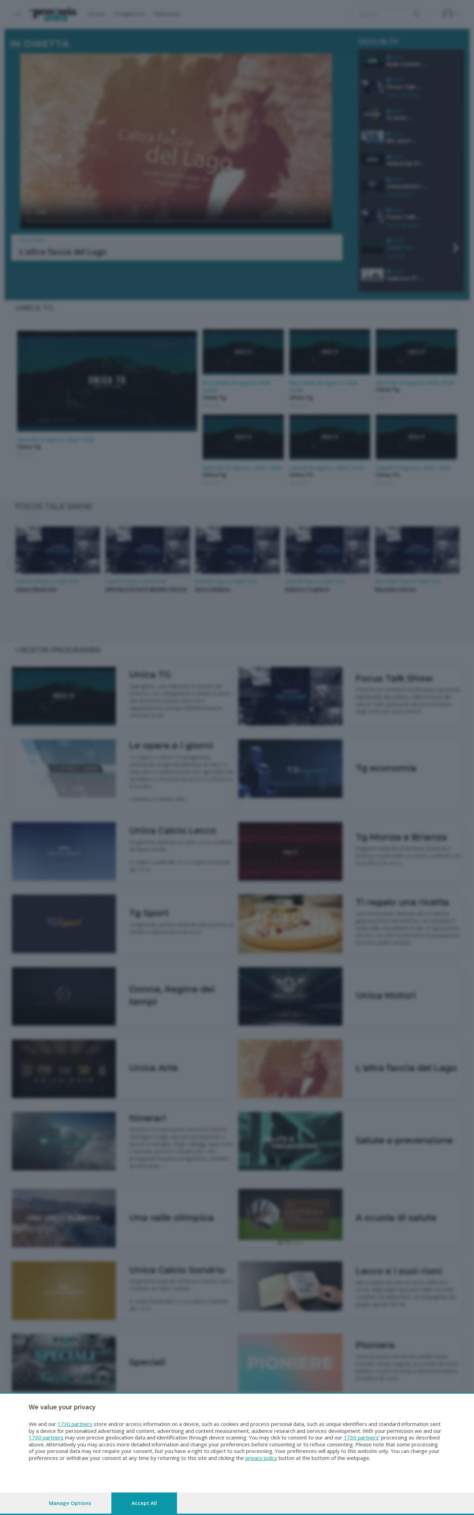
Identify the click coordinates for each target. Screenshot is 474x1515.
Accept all (144, 1502)
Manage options (70, 1502)
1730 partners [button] (75, 1423)
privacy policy (261, 1457)
